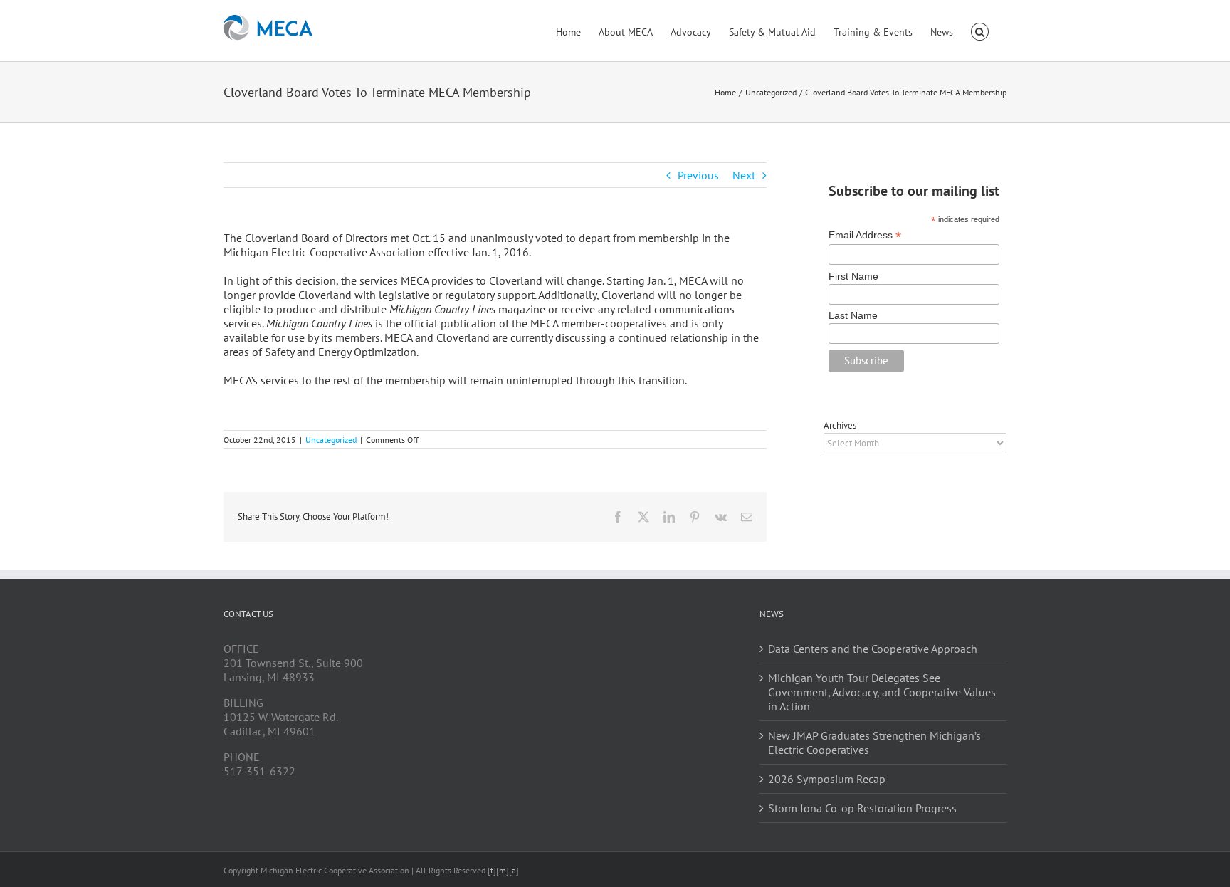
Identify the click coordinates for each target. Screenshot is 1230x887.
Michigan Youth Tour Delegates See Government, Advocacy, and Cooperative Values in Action (882, 692)
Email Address (865, 235)
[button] (980, 30)
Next (743, 175)
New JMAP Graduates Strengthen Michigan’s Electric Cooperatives (874, 742)
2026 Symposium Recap (826, 779)
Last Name (853, 315)
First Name (853, 276)
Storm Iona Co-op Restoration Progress (862, 808)
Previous (698, 175)
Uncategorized (331, 439)
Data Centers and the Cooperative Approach (872, 648)
